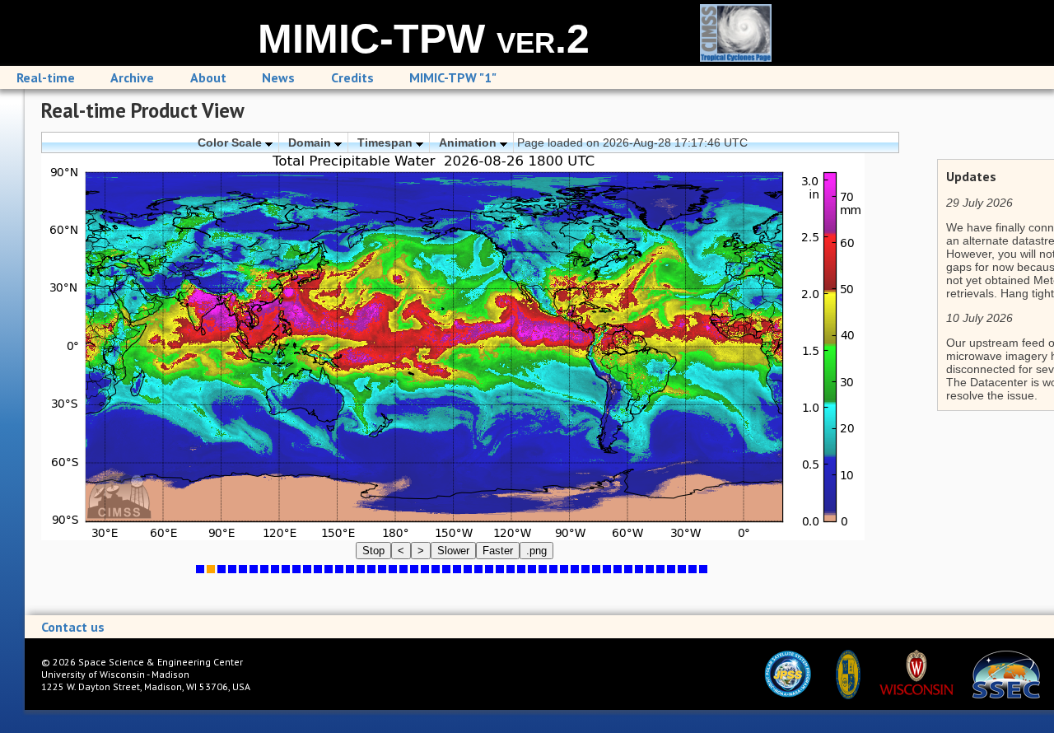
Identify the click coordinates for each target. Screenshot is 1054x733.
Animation (469, 142)
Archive (132, 77)
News (278, 77)
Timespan (386, 142)
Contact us (73, 627)
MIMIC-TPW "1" (453, 77)
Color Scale (231, 142)
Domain (311, 142)
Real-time (45, 77)
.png (536, 550)
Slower (453, 550)
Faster (498, 550)
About (208, 77)
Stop (373, 550)
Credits (352, 77)
